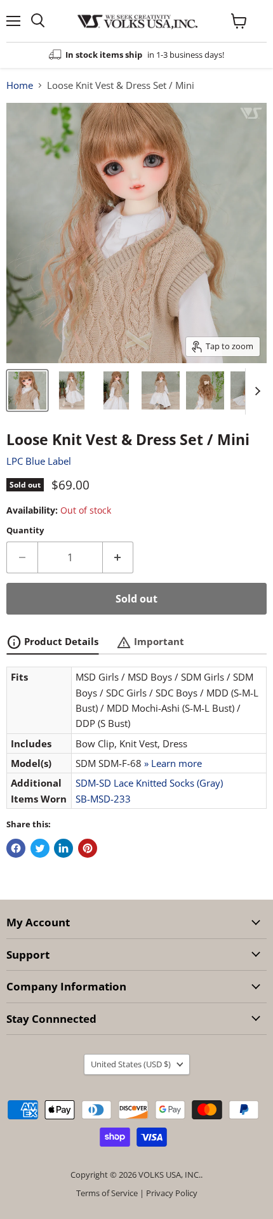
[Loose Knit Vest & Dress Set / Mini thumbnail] (27, 390)
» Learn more (173, 763)
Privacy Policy (171, 1193)
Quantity (25, 530)
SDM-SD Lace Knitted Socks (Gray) (149, 782)
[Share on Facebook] (15, 848)
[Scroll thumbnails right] (255, 391)
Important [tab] (150, 642)
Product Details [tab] (52, 642)
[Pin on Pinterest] (87, 848)
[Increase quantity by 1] (118, 557)
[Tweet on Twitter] (40, 848)
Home (19, 85)
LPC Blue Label (38, 461)
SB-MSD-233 (103, 798)
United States (131, 1064)
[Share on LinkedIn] (63, 848)
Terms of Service (107, 1193)
